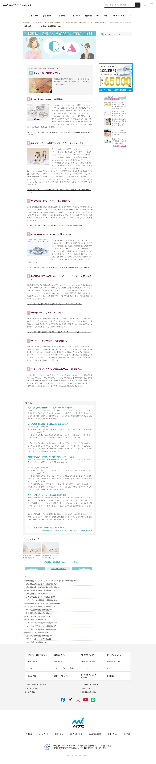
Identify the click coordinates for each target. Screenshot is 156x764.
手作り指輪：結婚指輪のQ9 (36, 619)
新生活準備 (32, 676)
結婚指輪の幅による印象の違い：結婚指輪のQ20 (43, 587)
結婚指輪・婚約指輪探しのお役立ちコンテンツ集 (79, 22)
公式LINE (110, 676)
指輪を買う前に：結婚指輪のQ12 (38, 594)
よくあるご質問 (32, 688)
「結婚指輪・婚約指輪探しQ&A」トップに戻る (60, 562)
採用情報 (127, 734)
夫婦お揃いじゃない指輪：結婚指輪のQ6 (41, 629)
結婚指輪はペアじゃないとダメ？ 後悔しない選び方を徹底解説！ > (67, 530)
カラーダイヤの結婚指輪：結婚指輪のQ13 (41, 600)
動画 (105, 15)
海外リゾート (59, 661)
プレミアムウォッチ (88, 661)
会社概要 (29, 734)
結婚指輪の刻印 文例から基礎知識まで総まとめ (50, 557)
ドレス (30, 668)
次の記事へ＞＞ (84, 569)
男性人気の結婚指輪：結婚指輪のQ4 (39, 636)
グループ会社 (112, 734)
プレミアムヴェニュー (115, 655)
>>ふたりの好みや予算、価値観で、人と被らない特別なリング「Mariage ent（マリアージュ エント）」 (59, 332)
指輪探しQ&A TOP (100, 22)
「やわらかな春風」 (34, 176)
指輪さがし (47, 15)
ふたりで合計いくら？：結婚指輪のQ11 (40, 597)
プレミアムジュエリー (121, 15)
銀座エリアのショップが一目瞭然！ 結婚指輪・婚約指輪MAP (119, 141)
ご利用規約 (31, 692)
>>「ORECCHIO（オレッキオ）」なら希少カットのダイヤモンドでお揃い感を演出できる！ (55, 225)
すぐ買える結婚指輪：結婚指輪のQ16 (39, 610)
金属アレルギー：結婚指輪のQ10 (38, 616)
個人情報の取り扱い (89, 692)
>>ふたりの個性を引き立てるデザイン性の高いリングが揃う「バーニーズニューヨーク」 (54, 304)
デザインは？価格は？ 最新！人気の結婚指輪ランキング (119, 132)
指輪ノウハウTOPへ (58, 569)
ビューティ (84, 668)
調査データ (86, 688)
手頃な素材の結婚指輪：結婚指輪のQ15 (40, 607)
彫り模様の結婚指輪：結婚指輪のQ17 (39, 613)
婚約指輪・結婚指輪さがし (37, 655)
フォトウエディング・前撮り (64, 668)
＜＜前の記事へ (32, 569)
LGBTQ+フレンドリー (62, 676)
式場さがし (61, 15)
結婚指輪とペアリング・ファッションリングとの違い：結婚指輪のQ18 (51, 581)
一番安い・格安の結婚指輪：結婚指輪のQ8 (41, 623)
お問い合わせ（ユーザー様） (37, 684)
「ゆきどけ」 (47, 176)
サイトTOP (33, 15)
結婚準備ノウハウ (91, 15)
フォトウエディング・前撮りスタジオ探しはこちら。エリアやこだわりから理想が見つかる (119, 123)
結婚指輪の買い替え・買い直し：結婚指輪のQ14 (43, 603)
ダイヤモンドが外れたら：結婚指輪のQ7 (41, 626)
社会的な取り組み (75, 734)
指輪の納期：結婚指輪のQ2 (36, 642)
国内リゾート (32, 661)
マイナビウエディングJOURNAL (88, 676)
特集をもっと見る (120, 146)
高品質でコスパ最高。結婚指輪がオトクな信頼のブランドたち (119, 114)
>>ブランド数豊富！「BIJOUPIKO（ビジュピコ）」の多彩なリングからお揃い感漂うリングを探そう (58, 267)
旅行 (108, 668)
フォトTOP (75, 15)
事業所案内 (59, 734)
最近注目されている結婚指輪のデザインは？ (31, 557)
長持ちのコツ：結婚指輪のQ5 (37, 632)
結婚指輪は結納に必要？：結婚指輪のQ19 (41, 584)
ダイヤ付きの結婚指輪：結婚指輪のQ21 (40, 590)
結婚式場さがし (59, 655)
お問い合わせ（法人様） (91, 684)
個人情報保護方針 (95, 734)
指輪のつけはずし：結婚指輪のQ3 (38, 639)
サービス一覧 (43, 734)
